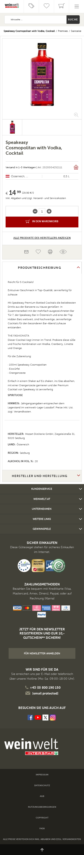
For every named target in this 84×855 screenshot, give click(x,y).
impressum (42, 774)
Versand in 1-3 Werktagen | (21, 167)
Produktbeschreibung (39, 267)
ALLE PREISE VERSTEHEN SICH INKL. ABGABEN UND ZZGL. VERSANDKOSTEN (42, 839)
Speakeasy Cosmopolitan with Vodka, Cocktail (29, 31)
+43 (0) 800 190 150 (45, 687)
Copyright (42, 817)
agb (42, 796)
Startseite (76, 31)
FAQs (42, 828)
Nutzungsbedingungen (42, 807)
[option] (42, 75)
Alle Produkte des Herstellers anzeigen (42, 237)
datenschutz (42, 785)
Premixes (63, 31)
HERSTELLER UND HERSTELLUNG (39, 476)
